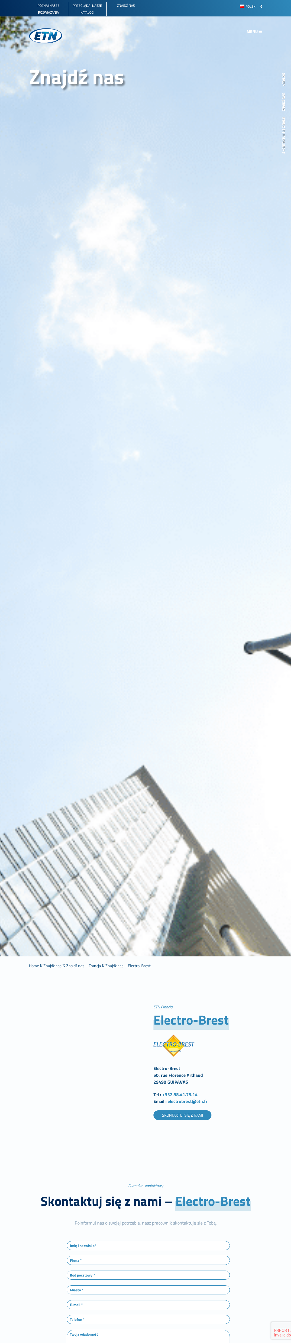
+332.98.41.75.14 (180, 1094)
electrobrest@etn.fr (187, 1101)
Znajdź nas (284, 102)
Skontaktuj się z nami (284, 135)
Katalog (284, 80)
